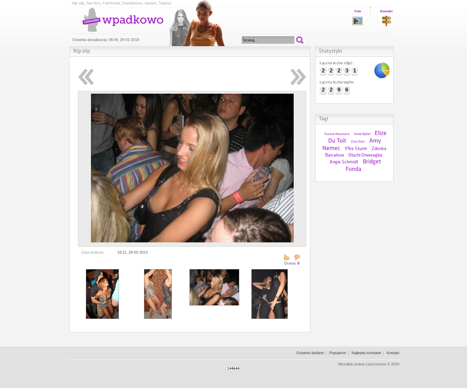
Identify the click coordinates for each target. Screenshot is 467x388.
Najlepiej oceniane (366, 353)
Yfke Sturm (356, 148)
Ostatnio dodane (310, 353)
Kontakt (386, 11)
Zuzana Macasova (336, 134)
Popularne (337, 353)
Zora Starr (358, 142)
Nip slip (81, 51)
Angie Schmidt (344, 162)
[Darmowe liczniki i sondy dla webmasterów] (233, 368)
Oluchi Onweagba (365, 155)
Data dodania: (92, 252)
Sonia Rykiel (362, 134)
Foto (358, 11)
